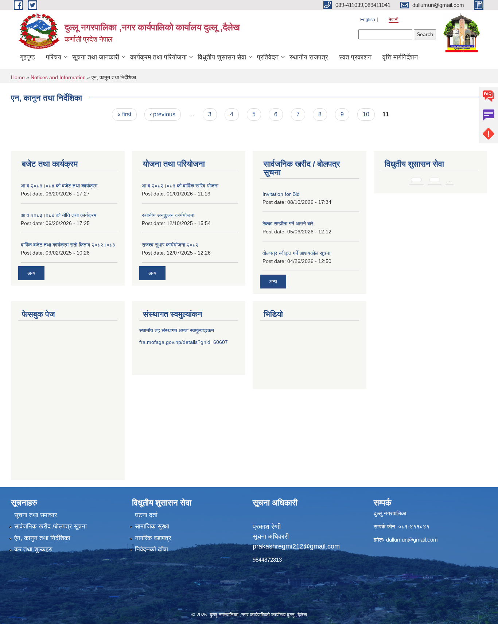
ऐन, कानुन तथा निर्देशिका (42, 538)
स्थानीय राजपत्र (308, 57)
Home (18, 77)
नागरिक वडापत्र (153, 538)
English (367, 19)
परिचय (53, 57)
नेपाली (393, 19)
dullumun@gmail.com (412, 539)
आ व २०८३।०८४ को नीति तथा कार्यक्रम (58, 215)
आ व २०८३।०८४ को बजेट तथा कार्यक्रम (59, 186)
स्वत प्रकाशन (355, 57)
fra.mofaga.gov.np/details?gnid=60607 (183, 342)
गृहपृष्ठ (27, 57)
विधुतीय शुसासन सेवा (222, 57)
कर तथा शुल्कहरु (33, 549)
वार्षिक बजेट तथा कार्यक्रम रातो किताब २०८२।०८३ (68, 245)
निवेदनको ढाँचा (151, 549)
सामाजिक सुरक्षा (152, 526)
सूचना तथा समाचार (35, 515)
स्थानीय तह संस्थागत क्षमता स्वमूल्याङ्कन (176, 330)
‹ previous (162, 114)
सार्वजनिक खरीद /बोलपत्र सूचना (50, 526)
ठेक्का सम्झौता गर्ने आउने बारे (287, 223)
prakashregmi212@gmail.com (296, 546)
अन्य (31, 273)
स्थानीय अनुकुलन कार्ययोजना (168, 215)
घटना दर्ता (146, 515)
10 (366, 114)
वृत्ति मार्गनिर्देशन (400, 57)
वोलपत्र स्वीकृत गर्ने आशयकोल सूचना (296, 253)
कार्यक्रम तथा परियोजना (158, 57)
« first (124, 114)
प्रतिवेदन (268, 57)
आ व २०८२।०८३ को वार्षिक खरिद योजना (180, 186)
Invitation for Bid (281, 194)
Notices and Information (58, 77)
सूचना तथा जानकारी (95, 57)
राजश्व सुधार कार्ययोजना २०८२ (170, 245)
